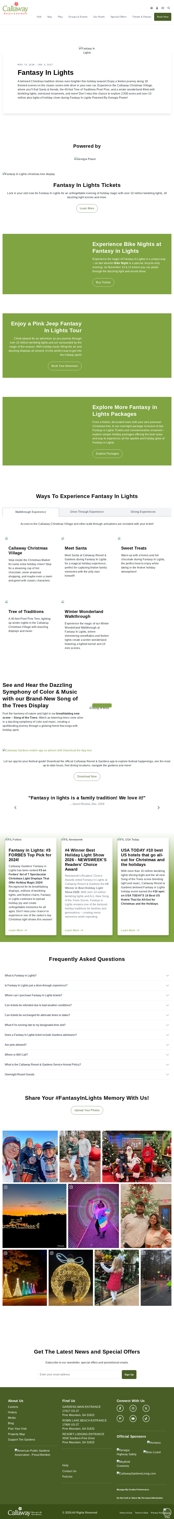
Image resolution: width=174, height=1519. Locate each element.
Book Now (162, 16)
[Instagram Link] (133, 1408)
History (12, 1412)
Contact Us (69, 1471)
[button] (15, 807)
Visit (39, 16)
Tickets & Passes (141, 16)
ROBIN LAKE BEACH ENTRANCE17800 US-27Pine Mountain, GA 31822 (84, 1424)
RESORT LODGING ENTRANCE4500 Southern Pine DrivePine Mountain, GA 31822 (83, 1438)
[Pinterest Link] (120, 1418)
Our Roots (99, 16)
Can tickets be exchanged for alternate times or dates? (37, 1015)
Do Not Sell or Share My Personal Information (140, 1498)
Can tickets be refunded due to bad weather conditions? (38, 1005)
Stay (49, 16)
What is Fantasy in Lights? (21, 975)
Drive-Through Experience (87, 511)
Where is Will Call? (16, 1054)
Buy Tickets (103, 282)
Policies (67, 1476)
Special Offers (118, 16)
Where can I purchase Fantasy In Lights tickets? (33, 995)
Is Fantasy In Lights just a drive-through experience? (36, 985)
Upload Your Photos (87, 1110)
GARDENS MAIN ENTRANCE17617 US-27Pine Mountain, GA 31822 (81, 1410)
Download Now (87, 776)
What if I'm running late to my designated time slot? (35, 1025)
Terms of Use (125, 1513)
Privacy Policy (157, 1513)
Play (60, 16)
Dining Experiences (143, 511)
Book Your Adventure (64, 365)
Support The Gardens (21, 1439)
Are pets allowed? (16, 1044)
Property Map (16, 1434)
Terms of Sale (141, 1513)
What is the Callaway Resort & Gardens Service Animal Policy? (43, 1064)
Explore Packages (107, 453)
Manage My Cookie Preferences (133, 1489)
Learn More (87, 208)
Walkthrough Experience (30, 511)
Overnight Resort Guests (19, 1074)
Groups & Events (78, 16)
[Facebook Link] (120, 1408)
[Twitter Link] (146, 1408)
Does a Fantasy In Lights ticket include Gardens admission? (41, 1034)
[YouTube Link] (133, 1418)
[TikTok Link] (146, 1418)
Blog (11, 1423)
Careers (13, 1406)
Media (12, 1417)
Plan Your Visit (17, 1428)
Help (65, 1465)
